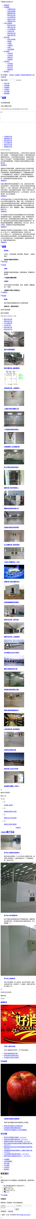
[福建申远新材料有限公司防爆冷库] (14, 505)
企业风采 (10, 55)
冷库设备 (6, 85)
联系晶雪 (6, 93)
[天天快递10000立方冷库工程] (14, 649)
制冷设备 (6, 1163)
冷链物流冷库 (11, 9)
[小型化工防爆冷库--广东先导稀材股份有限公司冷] (14, 558)
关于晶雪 (6, 51)
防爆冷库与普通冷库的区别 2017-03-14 (16, 1139)
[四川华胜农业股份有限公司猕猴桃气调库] (14, 464)
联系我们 (6, 71)
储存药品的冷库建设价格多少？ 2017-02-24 (17, 1156)
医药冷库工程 (11, 25)
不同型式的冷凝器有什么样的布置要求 (15, 1130)
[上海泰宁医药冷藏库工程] (14, 405)
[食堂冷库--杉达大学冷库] (14, 765)
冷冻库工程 (10, 31)
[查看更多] (4, 165)
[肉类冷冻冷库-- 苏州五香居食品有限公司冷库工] (14, 616)
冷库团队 (6, 89)
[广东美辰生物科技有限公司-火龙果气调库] (14, 426)
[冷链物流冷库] (1, 150)
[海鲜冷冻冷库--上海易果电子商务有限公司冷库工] (14, 633)
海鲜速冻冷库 (11, 21)
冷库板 (9, 43)
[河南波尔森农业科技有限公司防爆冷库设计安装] (14, 524)
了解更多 (18, 827)
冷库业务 (10, 53)
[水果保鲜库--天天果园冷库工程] (14, 443)
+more (3, 832)
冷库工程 (6, 83)
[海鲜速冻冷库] (9, 150)
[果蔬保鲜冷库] (3, 150)
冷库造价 (17, 75)
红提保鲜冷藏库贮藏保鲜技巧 (12, 1128)
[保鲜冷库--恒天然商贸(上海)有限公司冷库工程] (14, 484)
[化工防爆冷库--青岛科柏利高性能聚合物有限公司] (14, 541)
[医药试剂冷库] (4, 150)
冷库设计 (11, 75)
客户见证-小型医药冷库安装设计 (12, 852)
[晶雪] (3, 98)
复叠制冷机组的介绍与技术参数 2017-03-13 (17, 1141)
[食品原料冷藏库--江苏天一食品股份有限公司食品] (14, 782)
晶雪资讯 (10, 69)
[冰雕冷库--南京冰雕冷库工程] (14, 578)
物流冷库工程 (11, 33)
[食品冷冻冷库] (8, 150)
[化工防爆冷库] (6, 150)
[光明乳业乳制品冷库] (14, 746)
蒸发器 (9, 41)
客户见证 (10, 67)
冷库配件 (10, 45)
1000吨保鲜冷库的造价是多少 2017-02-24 (16, 1154)
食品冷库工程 (11, 35)
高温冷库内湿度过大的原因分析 (13, 1126)
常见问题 (10, 65)
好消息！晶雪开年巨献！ (10, 1046)
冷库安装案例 (8, 1161)
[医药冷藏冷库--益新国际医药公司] (14, 365)
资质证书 (10, 57)
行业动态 (10, 63)
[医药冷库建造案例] (14, 346)
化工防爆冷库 (11, 17)
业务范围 (6, 91)
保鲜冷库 (28, 75)
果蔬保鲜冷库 (11, 13)
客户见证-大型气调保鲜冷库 (10, 915)
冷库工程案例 (8, 23)
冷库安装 (23, 75)
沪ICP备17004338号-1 (24, 1214)
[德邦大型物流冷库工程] (14, 665)
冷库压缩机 (10, 49)
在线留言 (10, 59)
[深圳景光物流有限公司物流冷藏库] (14, 686)
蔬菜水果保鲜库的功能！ (11, 1053)
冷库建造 (6, 7)
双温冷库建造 (11, 11)
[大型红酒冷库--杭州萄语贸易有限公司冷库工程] (14, 726)
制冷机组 (6, 250)
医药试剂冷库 (11, 15)
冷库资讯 (6, 61)
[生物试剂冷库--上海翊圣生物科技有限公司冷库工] (14, 384)
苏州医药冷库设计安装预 (11, 1057)
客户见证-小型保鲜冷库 (9, 978)
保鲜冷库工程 (11, 27)
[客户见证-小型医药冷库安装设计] (11, 849)
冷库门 (9, 47)
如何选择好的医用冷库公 (11, 1055)
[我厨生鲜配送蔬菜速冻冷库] (14, 707)
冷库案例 (6, 87)
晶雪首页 (6, 5)
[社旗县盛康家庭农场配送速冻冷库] (14, 599)
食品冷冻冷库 (11, 19)
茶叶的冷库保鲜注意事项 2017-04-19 (15, 1137)
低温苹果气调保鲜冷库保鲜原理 (11, 1118)
